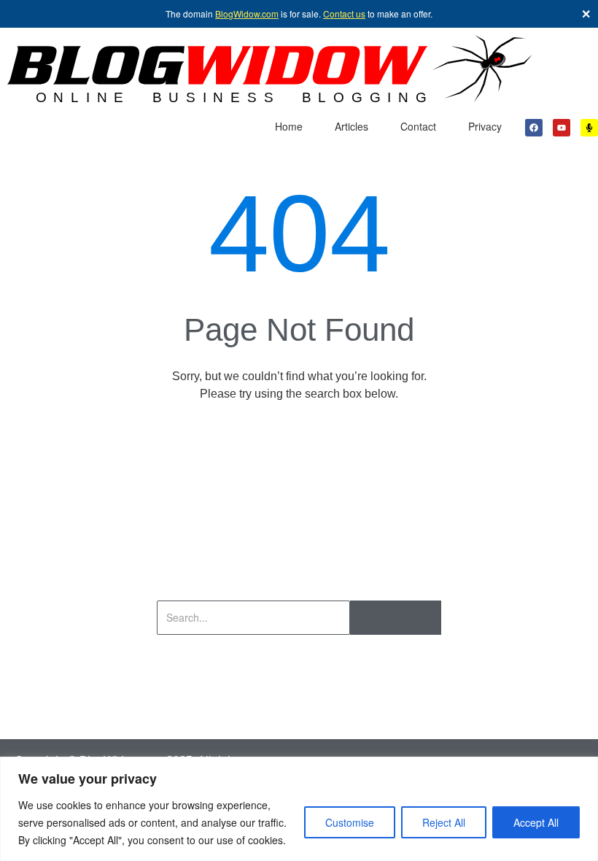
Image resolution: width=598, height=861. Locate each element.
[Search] (395, 618)
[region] (299, 809)
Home (289, 126)
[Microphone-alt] (589, 127)
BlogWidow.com (247, 13)
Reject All (443, 822)
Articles (351, 126)
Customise (349, 822)
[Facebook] (534, 127)
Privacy (485, 126)
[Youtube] (561, 127)
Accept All (536, 822)
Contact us (344, 13)
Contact (418, 126)
